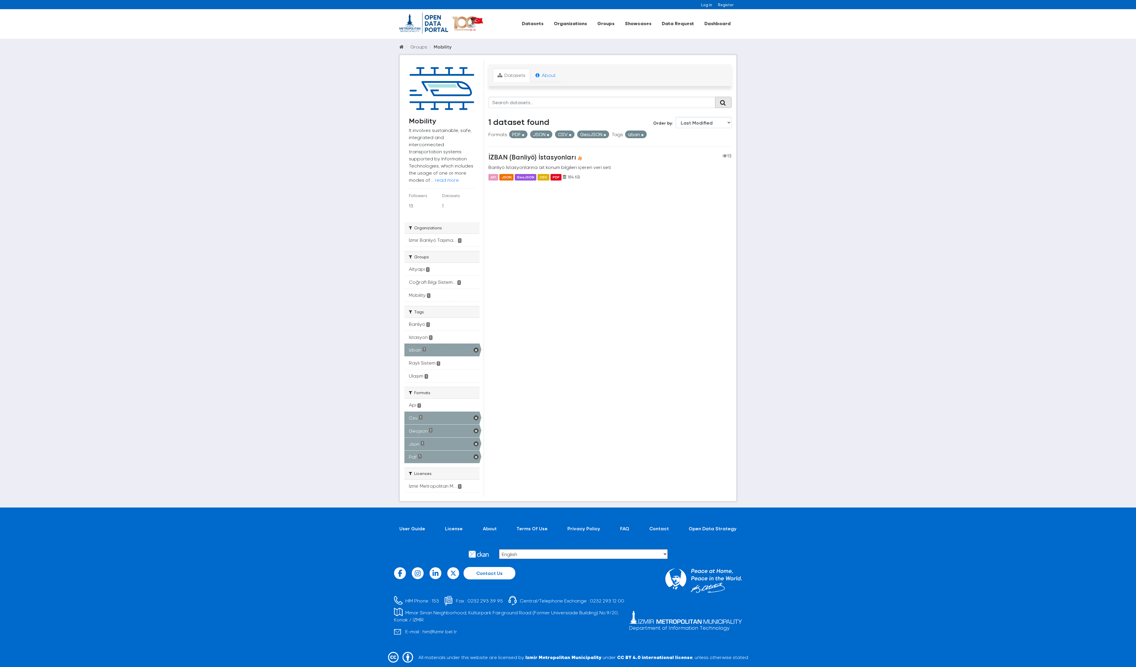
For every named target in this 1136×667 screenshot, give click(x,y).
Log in (706, 4)
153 (435, 600)
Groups (605, 23)
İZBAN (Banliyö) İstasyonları (532, 156)
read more (447, 180)
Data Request (678, 23)
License (454, 528)
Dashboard (717, 23)
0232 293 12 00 (607, 600)
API (493, 177)
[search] (723, 102)
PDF (556, 177)
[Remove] (523, 135)
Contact (659, 528)
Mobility (443, 47)
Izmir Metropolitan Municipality (563, 657)
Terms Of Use (532, 528)
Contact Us (489, 573)
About (548, 75)
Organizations (570, 23)
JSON (506, 177)
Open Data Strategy (713, 528)
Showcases (638, 23)
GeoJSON (525, 177)
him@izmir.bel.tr (439, 631)
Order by (662, 123)
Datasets (532, 23)
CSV (543, 177)
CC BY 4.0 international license (655, 657)
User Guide (412, 528)
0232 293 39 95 (485, 600)
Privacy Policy (583, 528)
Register (726, 4)
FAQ (624, 528)
